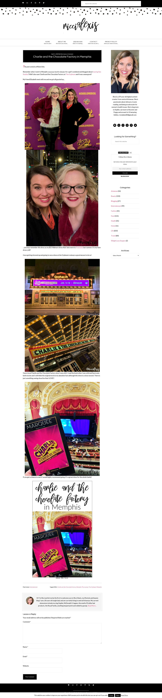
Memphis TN (79, 587)
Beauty (113, 196)
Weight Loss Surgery (118, 241)
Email (25, 656)
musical (86, 587)
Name (25, 647)
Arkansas (114, 191)
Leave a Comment (68, 54)
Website (26, 666)
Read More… (92, 606)
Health (113, 221)
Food (113, 216)
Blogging (114, 201)
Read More (124, 695)
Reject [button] (118, 695)
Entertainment (34, 587)
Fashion (113, 211)
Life (112, 231)
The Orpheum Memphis (95, 587)
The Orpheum (70, 74)
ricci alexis (81, 26)
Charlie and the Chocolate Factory (66, 587)
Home (113, 226)
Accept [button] (111, 695)
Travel (113, 236)
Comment (27, 622)
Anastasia (79, 247)
